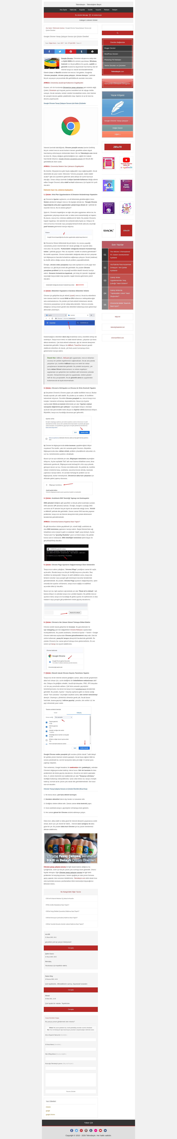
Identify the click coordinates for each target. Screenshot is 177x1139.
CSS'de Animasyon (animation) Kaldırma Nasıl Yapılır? (62, 917)
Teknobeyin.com (79, 878)
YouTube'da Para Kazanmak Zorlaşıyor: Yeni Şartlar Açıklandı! (120, 267)
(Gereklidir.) (56, 1035)
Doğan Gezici (52, 43)
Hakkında (73, 10)
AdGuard (66, 358)
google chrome (50, 1114)
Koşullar (82, 10)
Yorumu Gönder (71, 1091)
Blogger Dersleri (110, 48)
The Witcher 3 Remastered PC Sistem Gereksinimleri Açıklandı (120, 255)
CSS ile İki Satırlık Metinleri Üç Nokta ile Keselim (60, 898)
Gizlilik (90, 10)
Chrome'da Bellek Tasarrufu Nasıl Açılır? (120, 304)
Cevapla (71, 948)
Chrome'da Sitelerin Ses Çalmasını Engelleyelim (67, 166)
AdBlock (70, 345)
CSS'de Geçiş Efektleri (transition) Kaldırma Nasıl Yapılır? (62, 911)
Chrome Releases (76, 630)
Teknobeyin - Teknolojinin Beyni (88, 5)
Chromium (52, 90)
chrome (48, 1107)
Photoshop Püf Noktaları (112, 60)
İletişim (114, 10)
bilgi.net (117, 316)
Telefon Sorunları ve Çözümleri (115, 65)
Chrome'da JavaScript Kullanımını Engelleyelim (67, 83)
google (48, 1111)
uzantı (72, 295)
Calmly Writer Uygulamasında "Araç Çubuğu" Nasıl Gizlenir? (119, 280)
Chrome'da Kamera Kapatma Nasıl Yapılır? (65, 522)
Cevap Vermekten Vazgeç (52, 1018)
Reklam (106, 10)
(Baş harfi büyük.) (59, 1063)
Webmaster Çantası (59, 28)
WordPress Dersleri (111, 54)
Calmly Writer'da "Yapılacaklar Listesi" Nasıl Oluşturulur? (120, 293)
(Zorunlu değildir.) (55, 1054)
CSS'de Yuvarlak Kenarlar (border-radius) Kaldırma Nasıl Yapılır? (65, 924)
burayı (53, 644)
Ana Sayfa (63, 10)
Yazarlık (98, 10)
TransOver (78, 345)
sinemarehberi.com (117, 338)
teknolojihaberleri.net (117, 327)
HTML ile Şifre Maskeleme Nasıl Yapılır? (57, 905)
